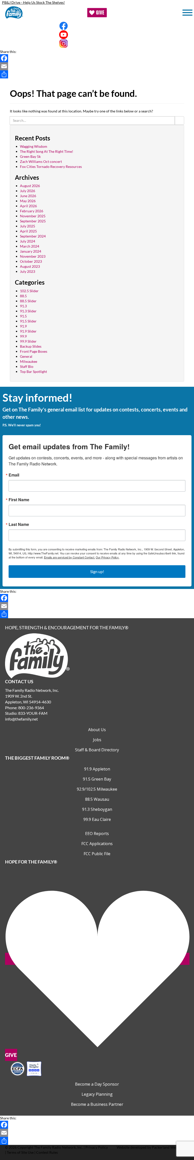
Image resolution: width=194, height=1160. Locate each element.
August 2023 (30, 266)
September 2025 (33, 221)
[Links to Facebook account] (97, 25)
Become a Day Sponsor (97, 1084)
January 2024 (30, 251)
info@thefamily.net (21, 719)
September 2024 (33, 236)
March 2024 (29, 246)
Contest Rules (47, 1152)
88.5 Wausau (97, 799)
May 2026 (28, 201)
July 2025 (27, 226)
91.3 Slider (28, 311)
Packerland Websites (168, 1147)
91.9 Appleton (97, 769)
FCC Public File (97, 853)
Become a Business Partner (97, 1104)
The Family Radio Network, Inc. (58, 1147)
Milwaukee (28, 361)
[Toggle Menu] (187, 13)
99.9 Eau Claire (97, 819)
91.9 (23, 326)
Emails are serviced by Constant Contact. (69, 557)
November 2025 (32, 216)
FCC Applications (97, 843)
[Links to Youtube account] (97, 34)
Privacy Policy (96, 1147)
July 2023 (27, 271)
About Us (97, 729)
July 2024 (27, 241)
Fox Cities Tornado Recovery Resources (51, 166)
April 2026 (28, 206)
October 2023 (31, 261)
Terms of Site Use (20, 1152)
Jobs (97, 739)
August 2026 (30, 186)
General (26, 356)
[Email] (97, 66)
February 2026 (31, 211)
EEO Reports (97, 833)
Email (14, 475)
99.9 (23, 336)
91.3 (23, 306)
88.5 (23, 296)
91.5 (23, 316)
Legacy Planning (97, 1094)
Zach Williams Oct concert (41, 161)
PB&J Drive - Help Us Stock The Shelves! (33, 2)
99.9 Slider (28, 341)
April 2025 (28, 231)
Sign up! (97, 571)
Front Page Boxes (33, 351)
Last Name (19, 524)
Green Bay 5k (30, 156)
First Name (19, 500)
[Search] (179, 120)
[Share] (97, 74)
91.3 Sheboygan (97, 809)
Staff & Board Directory (97, 750)
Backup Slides (30, 346)
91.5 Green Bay (97, 779)
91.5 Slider (28, 321)
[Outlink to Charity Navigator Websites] (25, 1068)
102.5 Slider (29, 291)
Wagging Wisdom (33, 146)
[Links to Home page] (37, 655)
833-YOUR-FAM (32, 713)
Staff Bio (26, 366)
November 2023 (32, 256)
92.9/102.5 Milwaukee (97, 789)
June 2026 (28, 196)
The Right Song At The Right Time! (46, 151)
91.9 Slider (28, 331)
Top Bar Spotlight (33, 371)
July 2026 (27, 191)
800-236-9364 (31, 707)
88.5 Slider (28, 301)
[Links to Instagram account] (97, 43)
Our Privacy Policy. (107, 557)
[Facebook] (97, 58)
